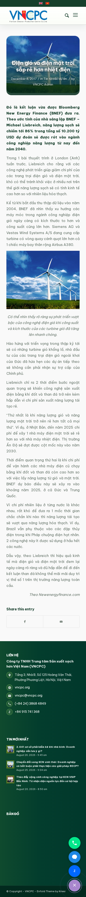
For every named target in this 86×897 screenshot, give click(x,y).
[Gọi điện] (74, 843)
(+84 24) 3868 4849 (30, 704)
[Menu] (75, 15)
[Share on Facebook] (25, 622)
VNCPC (29, 891)
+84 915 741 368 (27, 712)
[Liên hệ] (74, 886)
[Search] (67, 15)
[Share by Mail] (61, 622)
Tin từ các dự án (55, 79)
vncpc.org (22, 687)
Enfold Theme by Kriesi (51, 891)
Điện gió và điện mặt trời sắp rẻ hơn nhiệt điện (43, 66)
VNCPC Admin (43, 84)
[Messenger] (74, 857)
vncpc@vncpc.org (28, 695)
